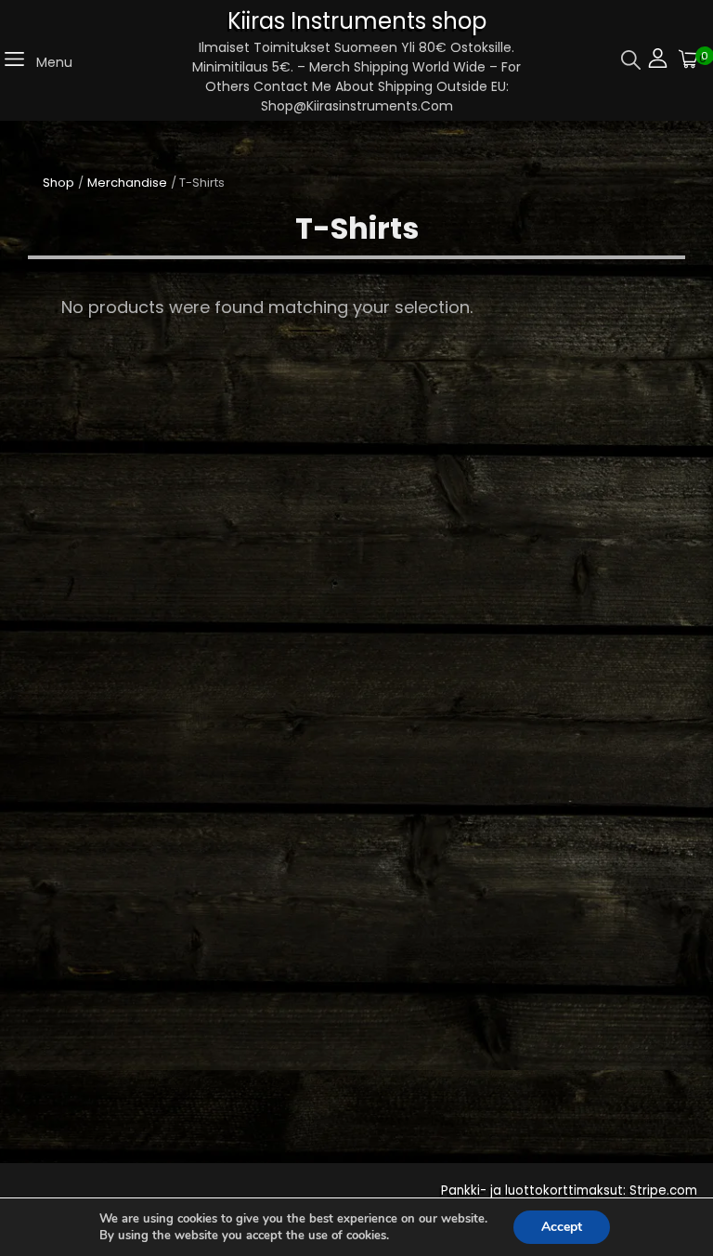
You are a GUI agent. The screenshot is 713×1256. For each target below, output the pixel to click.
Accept (561, 1227)
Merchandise (127, 182)
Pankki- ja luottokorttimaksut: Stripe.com (569, 1190)
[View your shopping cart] (688, 60)
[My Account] (657, 61)
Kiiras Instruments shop (356, 21)
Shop (58, 182)
